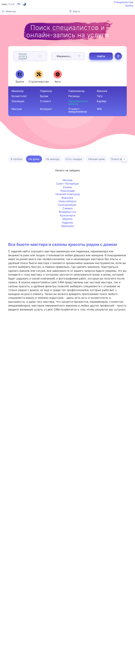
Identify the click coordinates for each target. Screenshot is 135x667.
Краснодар (67, 190)
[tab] (20, 76)
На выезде (52, 159)
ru (18, 4)
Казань (67, 187)
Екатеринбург (67, 204)
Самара (68, 208)
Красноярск (67, 215)
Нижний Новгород (67, 194)
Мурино (67, 218)
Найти (101, 56)
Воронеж (67, 197)
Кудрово (67, 222)
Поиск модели (120, 159)
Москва (67, 180)
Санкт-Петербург (67, 183)
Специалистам (123, 2)
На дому (34, 159)
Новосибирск (67, 201)
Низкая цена (96, 159)
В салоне (16, 159)
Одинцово (67, 226)
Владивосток (67, 211)
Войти (129, 5)
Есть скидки (74, 159)
